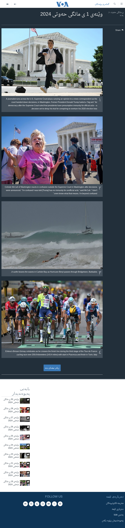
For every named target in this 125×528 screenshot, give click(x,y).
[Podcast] (31, 503)
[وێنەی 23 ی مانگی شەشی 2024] (25, 455)
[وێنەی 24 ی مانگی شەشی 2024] (25, 446)
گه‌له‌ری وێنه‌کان (102, 4)
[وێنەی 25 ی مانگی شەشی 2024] (25, 437)
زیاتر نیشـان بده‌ (52, 368)
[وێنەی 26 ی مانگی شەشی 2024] (25, 428)
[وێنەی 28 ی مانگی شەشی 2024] (25, 410)
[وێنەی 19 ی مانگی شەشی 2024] (25, 483)
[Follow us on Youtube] (48, 503)
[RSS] (37, 503)
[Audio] (15, 4)
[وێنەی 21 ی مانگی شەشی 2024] (25, 465)
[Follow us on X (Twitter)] (54, 503)
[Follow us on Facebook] (60, 503)
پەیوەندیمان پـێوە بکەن (113, 521)
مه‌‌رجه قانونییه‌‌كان (115, 503)
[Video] (7, 4)
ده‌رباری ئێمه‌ (118, 509)
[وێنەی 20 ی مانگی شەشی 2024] (25, 474)
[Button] (119, 30)
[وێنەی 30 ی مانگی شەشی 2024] (25, 401)
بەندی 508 (119, 515)
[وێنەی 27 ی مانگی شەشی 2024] (25, 419)
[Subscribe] (25, 503)
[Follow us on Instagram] (42, 503)
